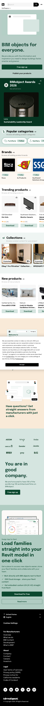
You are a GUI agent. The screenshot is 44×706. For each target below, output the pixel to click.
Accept (22, 364)
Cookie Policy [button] (10, 356)
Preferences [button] (19, 358)
